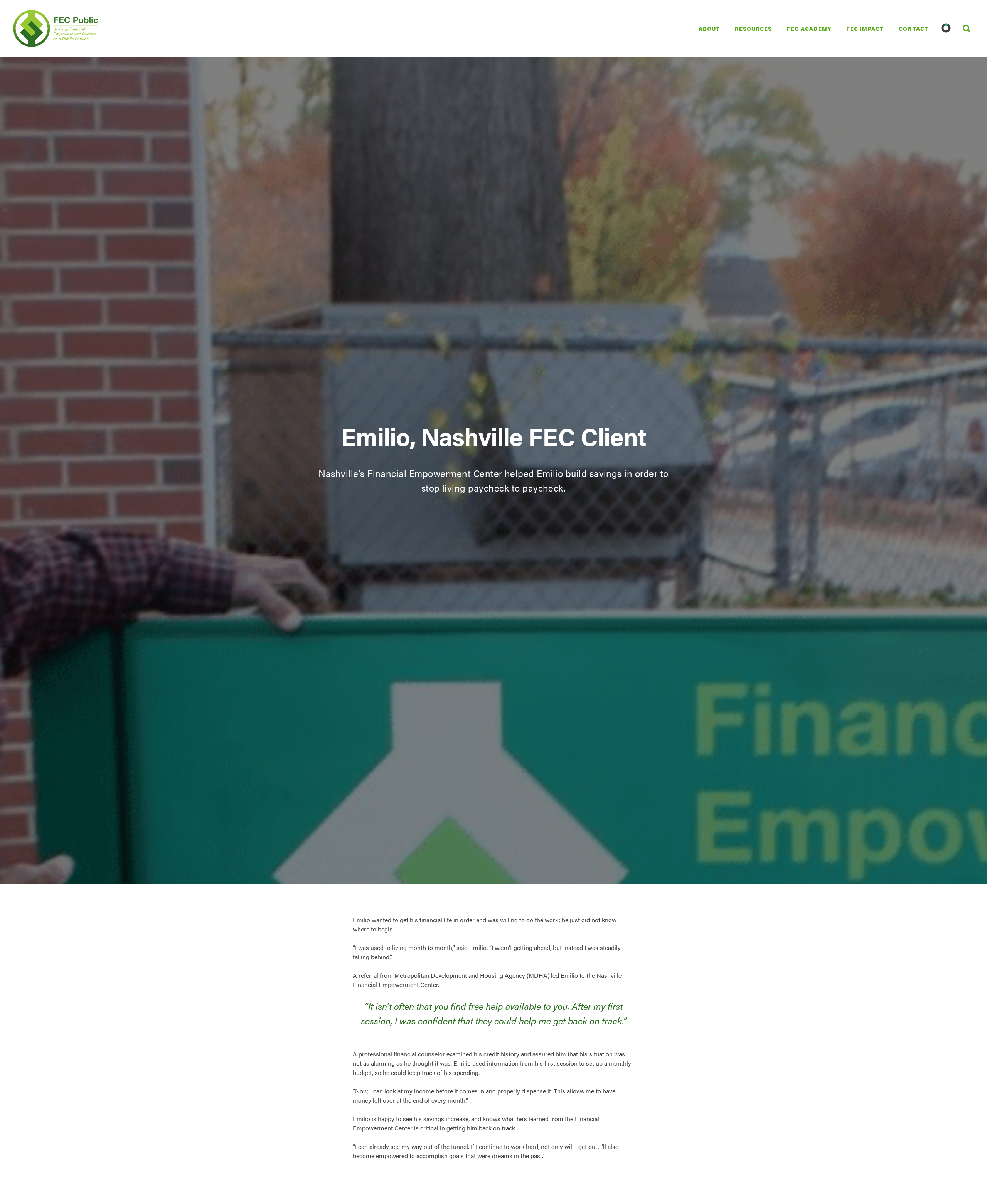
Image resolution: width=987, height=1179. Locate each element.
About (709, 28)
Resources (753, 28)
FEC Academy (809, 28)
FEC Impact (865, 28)
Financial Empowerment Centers (31, 28)
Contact (913, 28)
